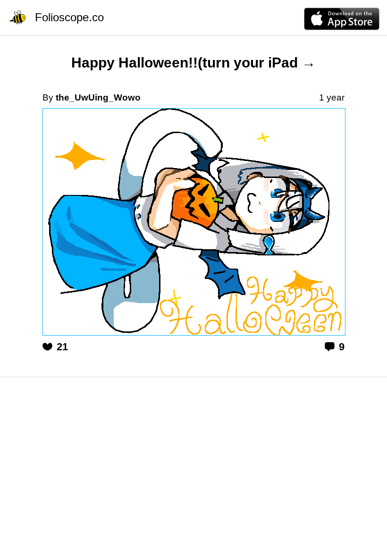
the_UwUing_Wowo (98, 97)
